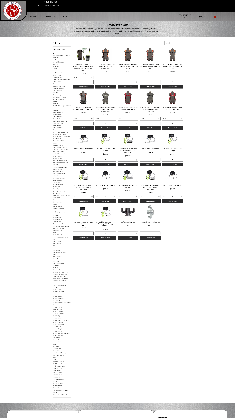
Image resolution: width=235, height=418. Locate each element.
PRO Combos (57, 243)
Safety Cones (57, 318)
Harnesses (56, 187)
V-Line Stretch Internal (60, 390)
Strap (55, 359)
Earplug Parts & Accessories (58, 113)
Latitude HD (57, 217)
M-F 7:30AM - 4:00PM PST (52, 5)
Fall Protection (57, 127)
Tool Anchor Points (59, 364)
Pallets (55, 232)
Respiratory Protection (60, 272)
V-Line (55, 381)
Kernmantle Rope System (61, 195)
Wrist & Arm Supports (60, 394)
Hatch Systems (58, 189)
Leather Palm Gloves (60, 167)
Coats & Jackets (58, 88)
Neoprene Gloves (59, 178)
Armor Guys (56, 68)
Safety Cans (57, 289)
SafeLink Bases (58, 311)
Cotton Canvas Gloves (60, 149)
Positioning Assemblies (60, 237)
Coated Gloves (58, 145)
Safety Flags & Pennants (61, 320)
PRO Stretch (57, 250)
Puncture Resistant (59, 263)
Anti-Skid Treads (58, 62)
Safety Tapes (57, 307)
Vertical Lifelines (58, 379)
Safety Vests (57, 342)
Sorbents (56, 346)
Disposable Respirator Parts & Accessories (60, 284)
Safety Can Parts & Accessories (59, 293)
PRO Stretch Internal (59, 252)
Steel (54, 357)
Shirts (55, 344)
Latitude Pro (57, 222)
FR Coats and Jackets (60, 132)
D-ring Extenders (58, 99)
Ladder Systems (58, 208)
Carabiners (56, 84)
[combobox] (173, 43)
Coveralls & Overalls (59, 97)
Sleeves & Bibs (57, 309)
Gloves (55, 143)
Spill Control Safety (59, 353)
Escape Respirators (59, 281)
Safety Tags (57, 340)
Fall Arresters (57, 125)
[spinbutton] (83, 82)
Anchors (55, 60)
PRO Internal (57, 241)
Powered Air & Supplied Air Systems (61, 57)
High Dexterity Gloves (60, 160)
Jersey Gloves (57, 158)
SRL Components (58, 355)
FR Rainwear (57, 138)
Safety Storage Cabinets (61, 333)
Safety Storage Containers (58, 336)
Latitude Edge (57, 219)
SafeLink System (58, 313)
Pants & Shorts (58, 235)
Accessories (57, 248)
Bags (54, 71)
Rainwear (56, 265)
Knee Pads (56, 198)
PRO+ (54, 254)
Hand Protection (58, 141)
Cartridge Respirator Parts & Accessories (61, 81)
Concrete (56, 92)
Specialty (56, 351)
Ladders (55, 204)
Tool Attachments (59, 366)
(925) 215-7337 (51, 2)
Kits (54, 200)
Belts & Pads (57, 75)
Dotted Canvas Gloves (60, 154)
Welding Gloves (58, 184)
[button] (215, 16)
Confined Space (58, 95)
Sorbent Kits (57, 348)
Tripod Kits (56, 377)
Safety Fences (58, 322)
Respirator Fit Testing (60, 274)
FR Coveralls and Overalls (61, 136)
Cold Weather (57, 169)
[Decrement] (74, 82)
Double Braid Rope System (62, 106)
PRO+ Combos (57, 257)
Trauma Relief (57, 375)
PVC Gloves (56, 182)
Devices (55, 103)
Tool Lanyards (57, 368)
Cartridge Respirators (60, 276)
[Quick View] (83, 54)
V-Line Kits (56, 388)
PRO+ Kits (56, 261)
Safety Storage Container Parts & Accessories (61, 304)
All (53, 53)
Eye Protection (58, 123)
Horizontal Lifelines (59, 224)
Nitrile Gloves (57, 180)
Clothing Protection (59, 86)
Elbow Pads (56, 119)
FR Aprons (56, 130)
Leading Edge (57, 230)
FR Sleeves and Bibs (59, 134)
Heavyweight (57, 193)
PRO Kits (55, 246)
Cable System (57, 77)
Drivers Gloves (57, 156)
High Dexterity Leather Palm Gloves (60, 164)
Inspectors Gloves (59, 173)
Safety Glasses (58, 296)
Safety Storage (58, 331)
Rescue (55, 267)
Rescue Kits (57, 270)
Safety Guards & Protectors (58, 299)
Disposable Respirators (60, 278)
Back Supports (58, 73)
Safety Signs (57, 316)
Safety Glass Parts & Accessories (60, 326)
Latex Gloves (57, 176)
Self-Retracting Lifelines (61, 226)
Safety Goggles (58, 329)
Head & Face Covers (59, 191)
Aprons (55, 64)
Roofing (55, 287)
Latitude (56, 215)
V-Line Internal (57, 386)
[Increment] (92, 82)
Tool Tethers (57, 370)
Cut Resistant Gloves (60, 147)
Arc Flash (56, 66)
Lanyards (56, 211)
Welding (55, 392)
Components (57, 90)
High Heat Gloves (58, 171)
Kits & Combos (57, 202)
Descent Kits (57, 101)
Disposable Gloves (59, 152)
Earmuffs (56, 108)
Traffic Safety (57, 372)
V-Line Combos (58, 383)
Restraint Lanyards (59, 213)
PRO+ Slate (56, 259)
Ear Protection (57, 117)
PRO (54, 239)
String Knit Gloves (59, 361)
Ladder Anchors (58, 206)
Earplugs (55, 110)
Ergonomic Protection (60, 121)
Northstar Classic (58, 228)
